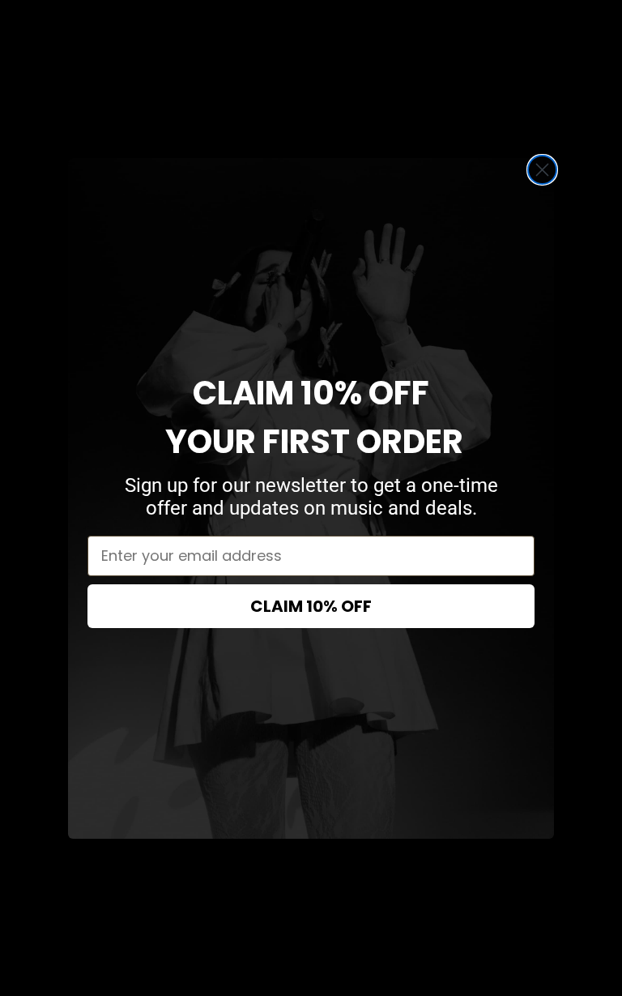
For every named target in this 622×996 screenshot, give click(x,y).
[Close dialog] (542, 170)
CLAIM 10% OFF (311, 606)
